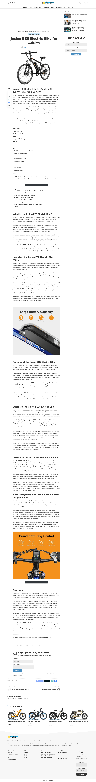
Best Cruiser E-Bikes (46, 755)
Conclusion (16, 206)
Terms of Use (27, 673)
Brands (26, 752)
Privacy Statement (12, 759)
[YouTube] (11, 2)
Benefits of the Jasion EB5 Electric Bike (23, 199)
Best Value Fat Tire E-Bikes (48, 754)
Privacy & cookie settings (48, 780)
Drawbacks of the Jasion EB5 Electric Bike (24, 202)
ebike (25, 47)
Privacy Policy (50, 673)
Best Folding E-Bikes (46, 752)
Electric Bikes (74, 15)
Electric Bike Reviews (34, 34)
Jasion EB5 (34, 501)
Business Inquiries (62, 752)
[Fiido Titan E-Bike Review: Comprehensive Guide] (58, 714)
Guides (26, 755)
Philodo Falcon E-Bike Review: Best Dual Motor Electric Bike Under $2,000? (16, 723)
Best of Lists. (47, 637)
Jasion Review (37, 645)
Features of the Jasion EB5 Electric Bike (23, 197)
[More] (9, 105)
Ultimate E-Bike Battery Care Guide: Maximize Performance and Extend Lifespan (80, 22)
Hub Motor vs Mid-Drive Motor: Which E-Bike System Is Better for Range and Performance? (80, 29)
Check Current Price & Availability (36, 185)
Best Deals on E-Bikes (46, 757)
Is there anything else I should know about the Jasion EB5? (28, 204)
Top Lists (43, 750)
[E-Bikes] (48, 3)
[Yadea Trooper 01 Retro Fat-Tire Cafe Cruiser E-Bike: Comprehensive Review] (78, 714)
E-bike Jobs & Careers (13, 754)
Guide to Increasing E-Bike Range (79, 14)
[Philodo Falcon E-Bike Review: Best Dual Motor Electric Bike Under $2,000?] (17, 714)
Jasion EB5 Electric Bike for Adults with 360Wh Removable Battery (32, 90)
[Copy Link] (9, 99)
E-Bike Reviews (28, 750)
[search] (80, 3)
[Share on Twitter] (9, 96)
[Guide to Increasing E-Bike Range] (67, 16)
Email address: (16, 664)
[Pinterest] (13, 2)
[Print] (9, 102)
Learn (25, 754)
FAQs (25, 757)
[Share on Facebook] (9, 93)
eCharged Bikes (11, 750)
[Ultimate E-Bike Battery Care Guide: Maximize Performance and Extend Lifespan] (67, 22)
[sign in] (8, 3)
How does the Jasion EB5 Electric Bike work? (24, 195)
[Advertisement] (34, 21)
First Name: (16, 659)
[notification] (78, 3)
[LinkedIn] (16, 2)
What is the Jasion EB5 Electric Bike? (22, 193)
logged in (16, 698)
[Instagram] (14, 2)
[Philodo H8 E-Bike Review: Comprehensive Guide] (37, 714)
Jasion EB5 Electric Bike (25, 245)
